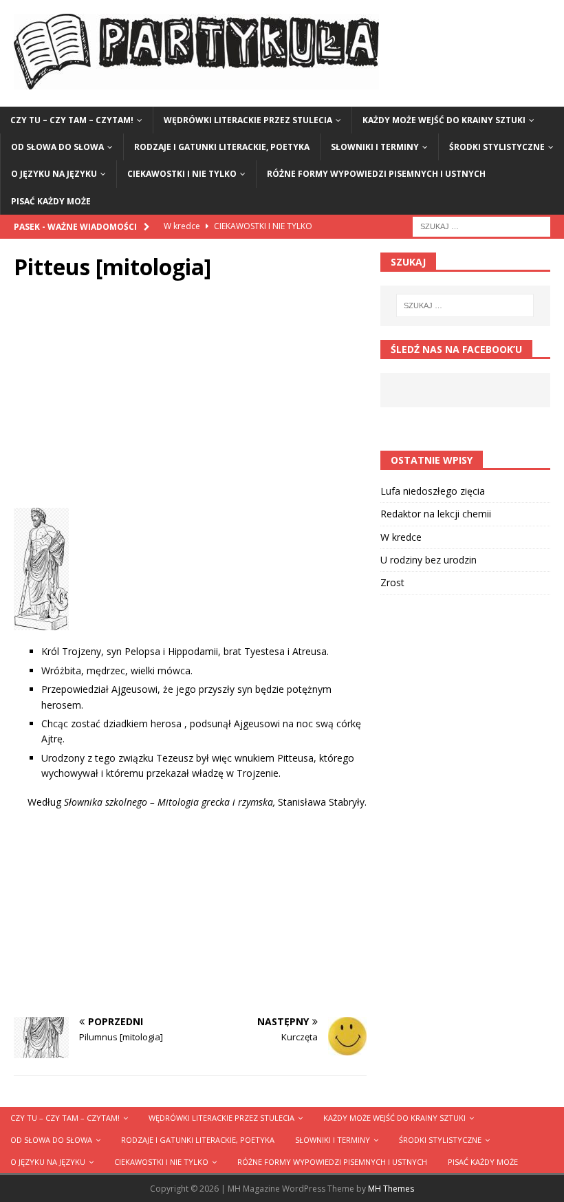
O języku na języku (54, 174)
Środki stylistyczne (497, 147)
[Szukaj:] (481, 225)
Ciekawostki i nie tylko (182, 174)
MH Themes (391, 1188)
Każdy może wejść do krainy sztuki (443, 120)
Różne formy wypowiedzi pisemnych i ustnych (376, 174)
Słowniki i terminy (375, 147)
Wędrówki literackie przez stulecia (248, 120)
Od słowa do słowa (57, 147)
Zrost (392, 582)
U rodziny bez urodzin (428, 559)
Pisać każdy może (51, 201)
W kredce (401, 537)
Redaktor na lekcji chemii (435, 513)
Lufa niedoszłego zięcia (432, 490)
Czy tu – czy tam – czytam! (71, 120)
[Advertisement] (190, 397)
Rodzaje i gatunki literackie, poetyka (222, 147)
